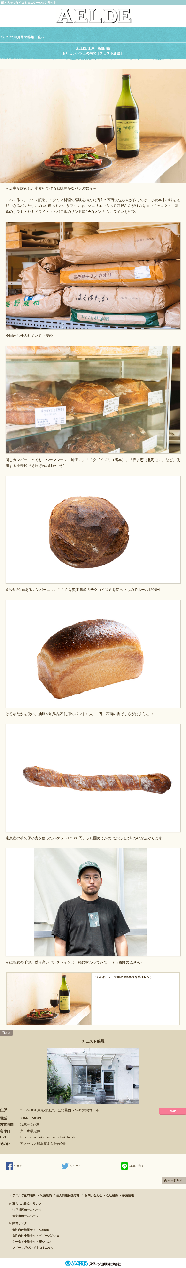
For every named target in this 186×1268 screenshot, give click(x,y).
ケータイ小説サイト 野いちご (31, 1241)
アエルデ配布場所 (24, 1195)
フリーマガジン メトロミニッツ (33, 1247)
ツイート (75, 1165)
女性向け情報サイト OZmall (30, 1229)
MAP (173, 1110)
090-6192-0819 (30, 1118)
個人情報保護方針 (67, 1195)
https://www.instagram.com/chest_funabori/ (49, 1137)
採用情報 (128, 1195)
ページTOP (175, 1180)
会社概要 (112, 1195)
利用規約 (46, 1195)
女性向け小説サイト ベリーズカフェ (36, 1235)
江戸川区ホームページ (26, 1210)
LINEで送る (136, 1165)
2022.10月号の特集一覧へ (25, 37)
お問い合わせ (94, 1195)
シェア (18, 1165)
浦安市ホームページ (25, 1216)
